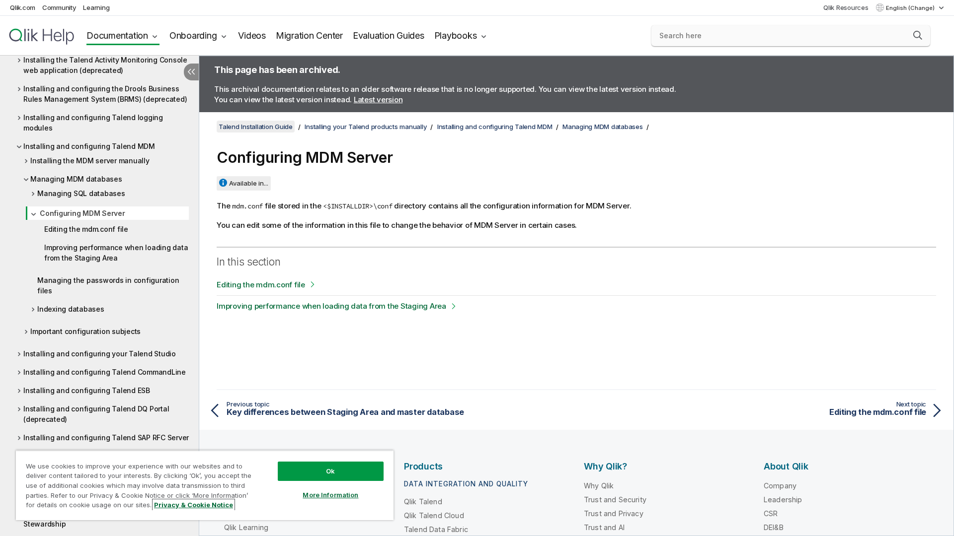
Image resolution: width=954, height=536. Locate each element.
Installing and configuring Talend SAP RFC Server (106, 437)
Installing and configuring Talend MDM (89, 146)
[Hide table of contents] (191, 72)
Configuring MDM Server (82, 213)
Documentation (117, 35)
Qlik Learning (246, 527)
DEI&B (774, 527)
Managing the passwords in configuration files (108, 285)
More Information (330, 495)
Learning (96, 7)
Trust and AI (604, 527)
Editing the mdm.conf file (86, 229)
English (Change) (911, 7)
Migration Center (309, 35)
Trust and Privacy (613, 513)
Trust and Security (615, 499)
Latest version (378, 99)
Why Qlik (599, 485)
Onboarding (193, 35)
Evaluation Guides (388, 35)
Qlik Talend (423, 501)
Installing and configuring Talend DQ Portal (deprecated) (96, 413)
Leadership (783, 499)
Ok (330, 471)
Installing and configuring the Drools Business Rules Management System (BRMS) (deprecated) (105, 93)
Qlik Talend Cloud (434, 515)
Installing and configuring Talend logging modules (93, 122)
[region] (205, 485)
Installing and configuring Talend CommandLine (104, 372)
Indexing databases (70, 309)
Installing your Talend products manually (366, 127)
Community (59, 7)
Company (780, 485)
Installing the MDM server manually (90, 160)
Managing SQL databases (81, 193)
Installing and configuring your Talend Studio (99, 353)
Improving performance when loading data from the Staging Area (116, 252)
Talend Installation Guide (256, 127)
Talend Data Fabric (436, 529)
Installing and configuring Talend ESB (86, 390)
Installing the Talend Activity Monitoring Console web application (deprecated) (105, 65)
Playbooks (455, 35)
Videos (252, 35)
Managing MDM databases (76, 179)
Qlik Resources (846, 7)
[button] (917, 35)
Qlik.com (22, 7)
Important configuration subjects (85, 331)
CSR (771, 513)
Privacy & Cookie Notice (193, 505)
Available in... (248, 183)
